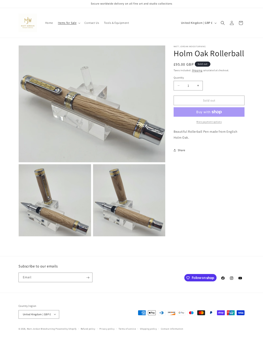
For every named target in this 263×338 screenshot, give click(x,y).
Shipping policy (148, 328)
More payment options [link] (209, 121)
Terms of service (127, 328)
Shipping (197, 70)
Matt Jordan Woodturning (41, 328)
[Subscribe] (87, 277)
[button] (68, 22)
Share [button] (181, 150)
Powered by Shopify (66, 328)
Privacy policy (107, 328)
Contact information (172, 328)
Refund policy (88, 328)
